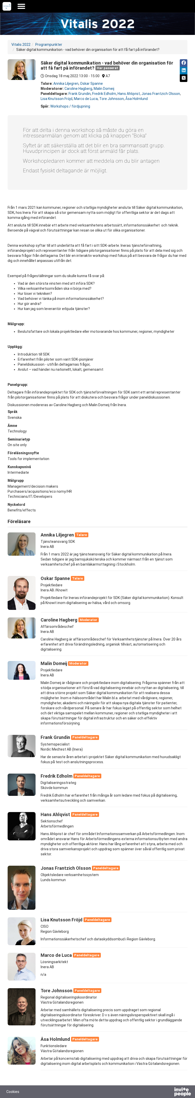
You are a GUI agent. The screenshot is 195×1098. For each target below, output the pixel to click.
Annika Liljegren (65, 83)
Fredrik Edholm (104, 94)
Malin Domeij (104, 89)
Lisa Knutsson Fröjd (56, 99)
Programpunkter (48, 45)
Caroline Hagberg (78, 89)
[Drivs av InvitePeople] (169, 1092)
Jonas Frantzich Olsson (160, 94)
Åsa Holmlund (136, 99)
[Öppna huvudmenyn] (21, 6)
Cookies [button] (12, 1092)
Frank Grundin (80, 94)
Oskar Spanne (91, 83)
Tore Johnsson (111, 99)
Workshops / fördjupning (70, 106)
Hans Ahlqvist (129, 94)
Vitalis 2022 (20, 45)
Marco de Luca (86, 99)
